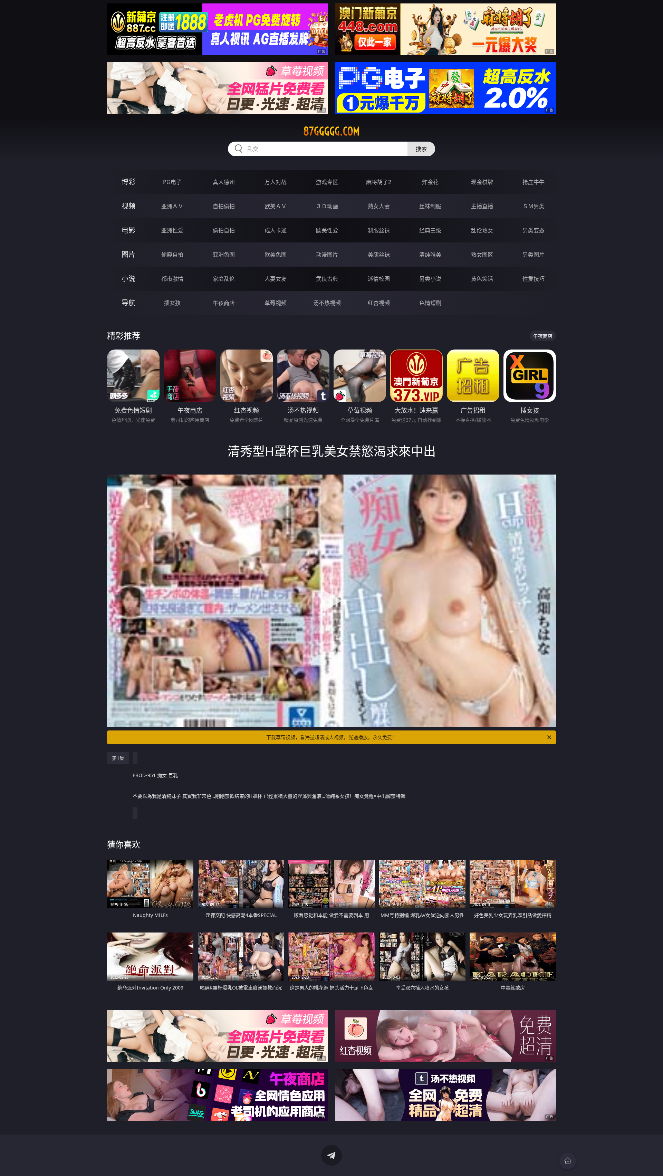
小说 (128, 278)
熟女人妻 (379, 206)
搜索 (421, 149)
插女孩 (172, 303)
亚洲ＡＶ (172, 206)
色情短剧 (430, 303)
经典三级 (430, 230)
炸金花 (430, 182)
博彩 (128, 182)
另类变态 (533, 230)
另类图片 (533, 254)
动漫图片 (327, 254)
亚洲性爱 (172, 230)
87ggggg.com (331, 131)
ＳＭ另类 (533, 206)
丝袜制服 (430, 206)
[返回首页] (567, 1161)
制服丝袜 (379, 230)
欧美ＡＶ (276, 206)
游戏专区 (327, 182)
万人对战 (276, 182)
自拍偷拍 (224, 206)
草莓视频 (276, 303)
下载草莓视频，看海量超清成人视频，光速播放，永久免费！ (331, 737)
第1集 (118, 758)
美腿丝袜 (379, 254)
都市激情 (172, 279)
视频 (128, 206)
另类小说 (430, 279)
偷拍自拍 (224, 230)
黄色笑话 (482, 279)
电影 (128, 230)
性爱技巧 (533, 279)
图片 (128, 254)
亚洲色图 (224, 254)
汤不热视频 (327, 303)
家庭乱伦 (224, 279)
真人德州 (224, 182)
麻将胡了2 (378, 182)
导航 (128, 302)
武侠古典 (327, 279)
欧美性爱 (327, 230)
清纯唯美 (430, 254)
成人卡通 (276, 230)
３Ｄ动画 (327, 206)
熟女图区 (482, 254)
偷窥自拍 (172, 254)
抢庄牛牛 (533, 182)
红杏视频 (379, 303)
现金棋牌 (482, 182)
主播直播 (482, 206)
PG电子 (172, 182)
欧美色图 (276, 254)
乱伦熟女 (482, 230)
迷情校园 (379, 279)
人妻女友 (276, 279)
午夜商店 (224, 303)
